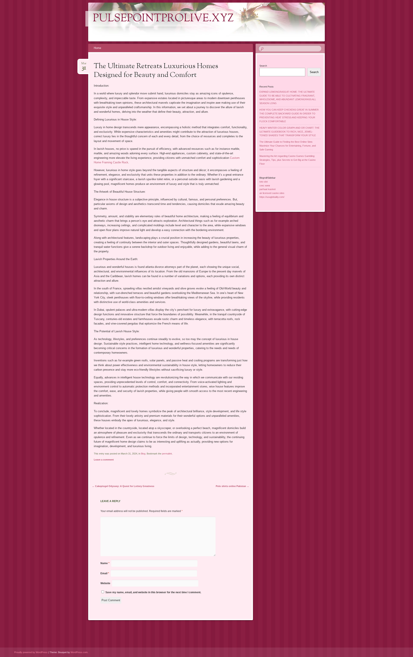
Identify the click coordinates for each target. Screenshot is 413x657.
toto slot (263, 181)
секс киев (264, 185)
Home (97, 48)
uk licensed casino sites (271, 193)
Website (105, 583)
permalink (167, 453)
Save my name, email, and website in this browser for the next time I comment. (153, 592)
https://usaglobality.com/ (271, 197)
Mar (83, 65)
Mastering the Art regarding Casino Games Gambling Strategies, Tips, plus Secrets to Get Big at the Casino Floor (287, 160)
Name (104, 563)
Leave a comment (104, 459)
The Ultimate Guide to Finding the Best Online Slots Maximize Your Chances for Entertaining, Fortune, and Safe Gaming (287, 145)
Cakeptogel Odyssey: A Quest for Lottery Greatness (123, 486)
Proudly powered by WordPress (31, 652)
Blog (143, 453)
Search (263, 65)
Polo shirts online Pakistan (232, 486)
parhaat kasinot (267, 189)
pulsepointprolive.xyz (163, 19)
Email (104, 573)
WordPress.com (79, 652)
